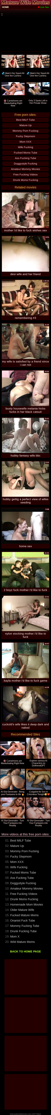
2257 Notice (36, 1114)
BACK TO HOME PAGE (25, 951)
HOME (5, 7)
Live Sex (44, 7)
